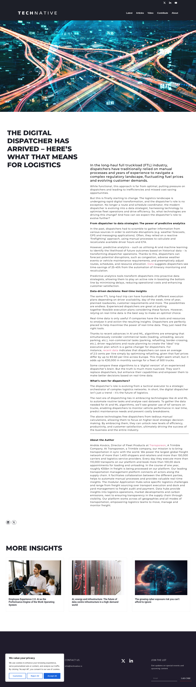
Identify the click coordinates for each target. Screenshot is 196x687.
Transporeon (157, 445)
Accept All (52, 676)
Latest (129, 13)
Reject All (35, 676)
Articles (140, 13)
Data (150, 263)
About (175, 13)
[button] (8, 522)
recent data (110, 350)
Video (150, 13)
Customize (17, 676)
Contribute (162, 13)
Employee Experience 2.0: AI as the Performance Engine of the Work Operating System (31, 602)
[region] (34, 668)
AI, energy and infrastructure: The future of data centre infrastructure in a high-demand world (95, 602)
